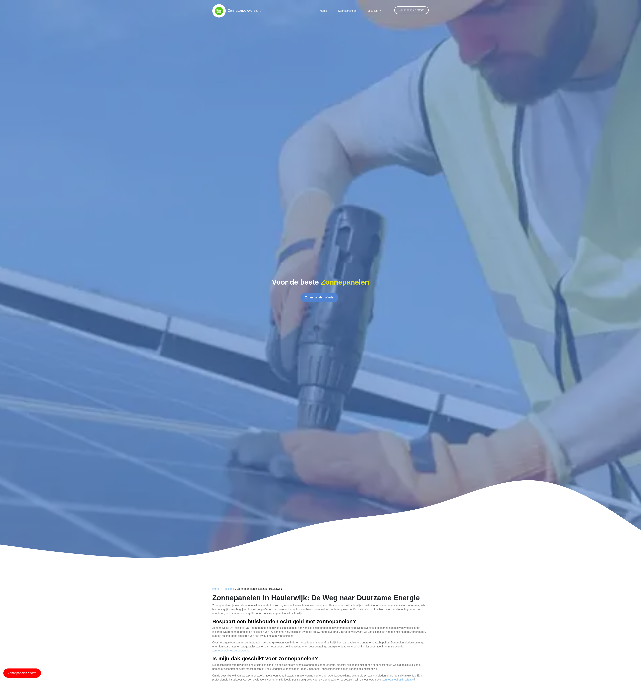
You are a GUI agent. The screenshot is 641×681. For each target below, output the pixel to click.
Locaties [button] (373, 10)
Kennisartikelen (347, 10)
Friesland (228, 588)
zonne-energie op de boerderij (230, 650)
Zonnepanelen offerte (411, 10)
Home (323, 10)
